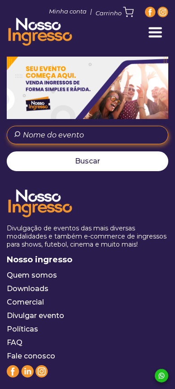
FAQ (14, 342)
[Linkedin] (27, 375)
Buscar (87, 161)
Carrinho (109, 13)
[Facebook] (150, 12)
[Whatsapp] (161, 376)
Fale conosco (31, 356)
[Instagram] (163, 12)
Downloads (27, 288)
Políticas (22, 329)
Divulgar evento (35, 315)
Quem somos (32, 275)
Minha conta (68, 11)
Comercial (25, 302)
